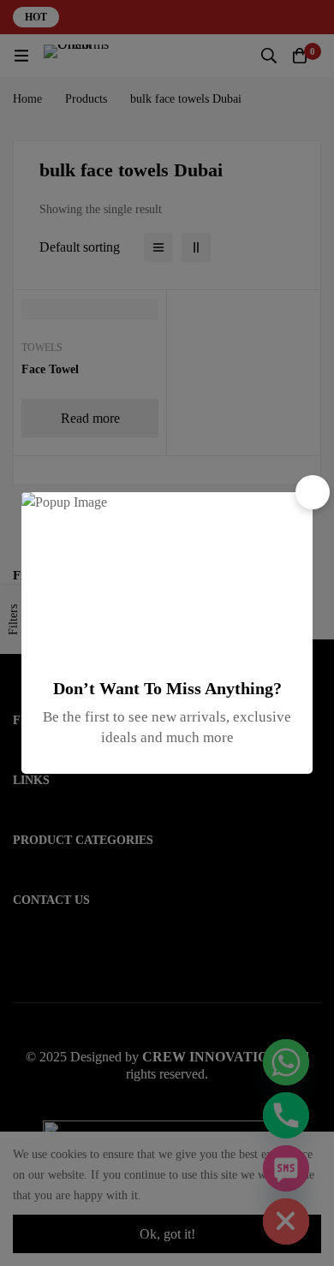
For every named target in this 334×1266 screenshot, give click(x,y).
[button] (312, 492)
